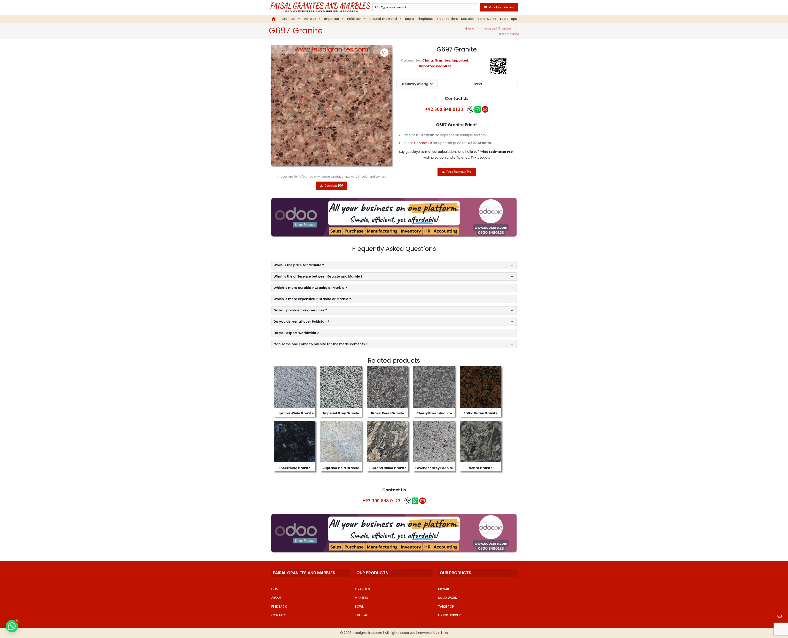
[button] (12, 626)
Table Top (446, 606)
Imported (460, 60)
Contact (279, 615)
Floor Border (449, 615)
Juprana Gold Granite (341, 468)
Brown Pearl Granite (387, 413)
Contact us (423, 143)
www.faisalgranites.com (331, 49)
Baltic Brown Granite (480, 413)
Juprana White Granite (295, 413)
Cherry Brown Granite (434, 413)
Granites (442, 60)
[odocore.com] (394, 217)
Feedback (279, 606)
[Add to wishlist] (309, 380)
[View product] (309, 371)
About (276, 598)
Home (469, 28)
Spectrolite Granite (294, 468)
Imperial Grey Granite (341, 413)
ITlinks (443, 632)
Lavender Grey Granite (434, 468)
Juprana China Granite (388, 468)
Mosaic (444, 589)
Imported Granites (497, 28)
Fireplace (362, 615)
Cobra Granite (480, 468)
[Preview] (309, 389)
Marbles (361, 598)
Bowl (359, 606)
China (427, 60)
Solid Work (447, 598)
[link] (394, 217)
